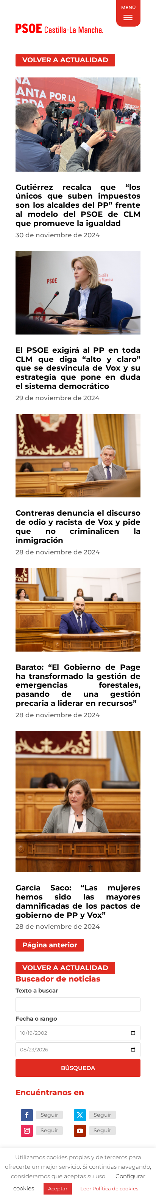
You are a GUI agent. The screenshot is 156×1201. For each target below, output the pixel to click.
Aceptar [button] (57, 1188)
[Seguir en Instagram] (27, 1131)
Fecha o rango (36, 1018)
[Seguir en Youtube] (80, 1131)
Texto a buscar (37, 990)
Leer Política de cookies (109, 1188)
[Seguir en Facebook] (27, 1115)
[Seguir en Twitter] (80, 1115)
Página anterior (49, 945)
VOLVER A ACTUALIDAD (65, 60)
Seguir (49, 1114)
